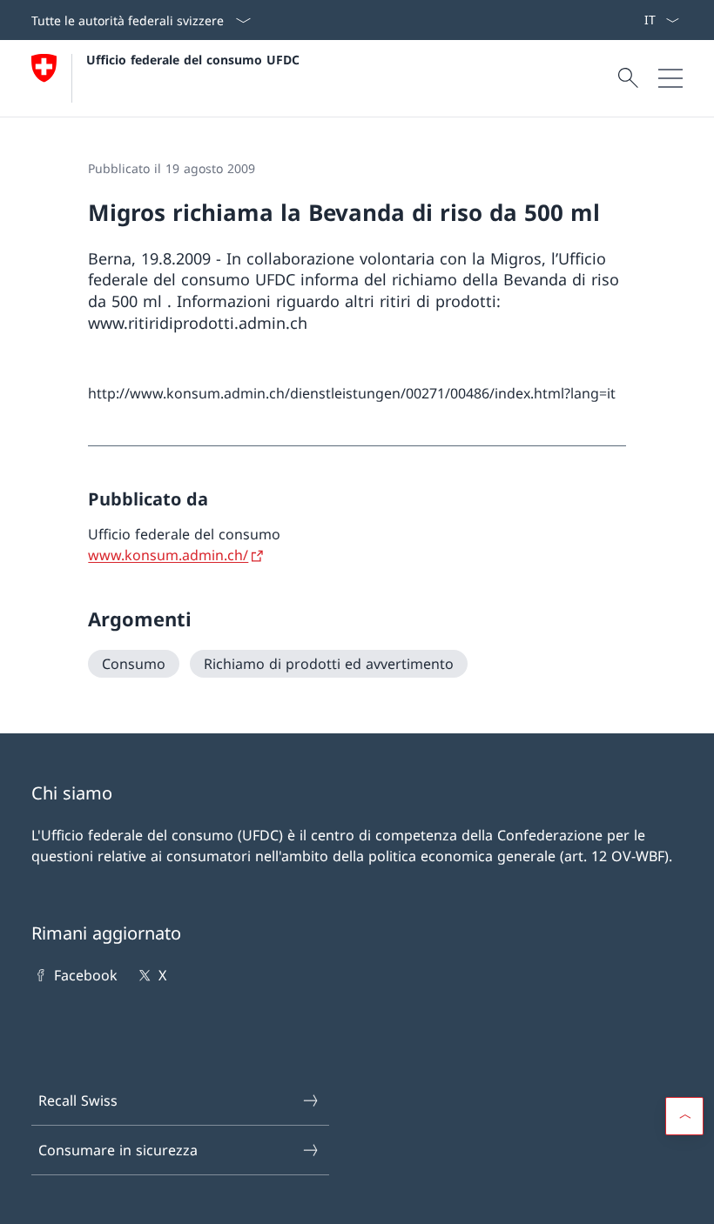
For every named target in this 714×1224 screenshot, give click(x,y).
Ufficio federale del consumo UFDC (193, 59)
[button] (684, 1116)
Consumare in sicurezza (118, 1150)
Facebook (86, 975)
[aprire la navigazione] (670, 78)
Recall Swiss (78, 1100)
